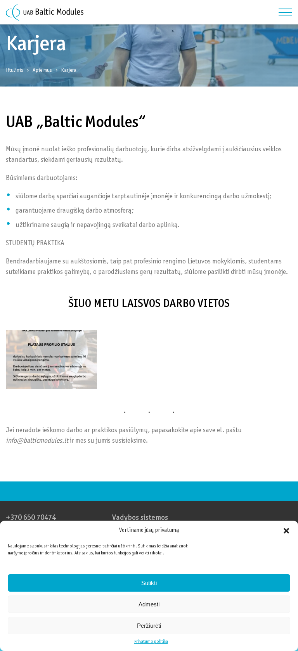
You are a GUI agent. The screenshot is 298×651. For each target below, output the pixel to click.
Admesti (149, 604)
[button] (286, 531)
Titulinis (14, 70)
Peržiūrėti (149, 625)
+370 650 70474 (31, 518)
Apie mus (42, 70)
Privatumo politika (151, 641)
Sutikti (149, 583)
